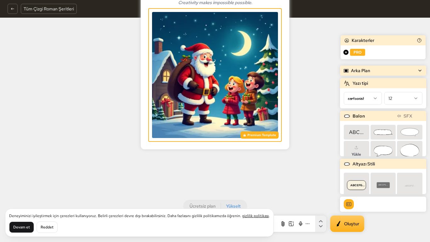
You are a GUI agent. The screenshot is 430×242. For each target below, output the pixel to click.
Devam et (21, 227)
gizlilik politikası (255, 215)
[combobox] (363, 98)
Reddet (47, 227)
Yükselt (233, 206)
